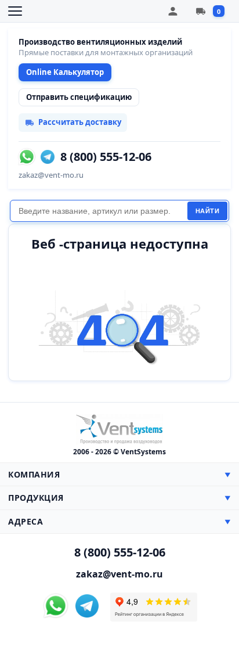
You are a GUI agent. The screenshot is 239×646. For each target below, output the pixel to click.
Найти (207, 210)
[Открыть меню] (15, 11)
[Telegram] (48, 157)
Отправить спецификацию (79, 97)
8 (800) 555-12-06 (105, 156)
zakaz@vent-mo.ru (51, 175)
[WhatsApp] (27, 157)
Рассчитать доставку (79, 122)
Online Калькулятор (65, 72)
